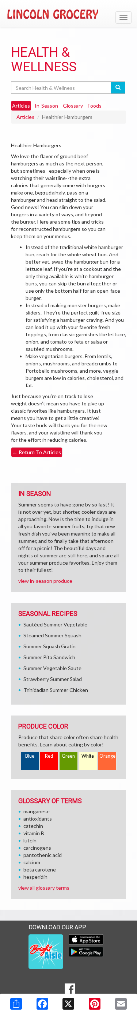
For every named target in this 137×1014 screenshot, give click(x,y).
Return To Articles (36, 452)
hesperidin (35, 877)
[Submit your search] (118, 87)
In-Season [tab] (46, 106)
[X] (68, 1004)
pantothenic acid (42, 855)
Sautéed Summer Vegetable (55, 624)
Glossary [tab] (73, 106)
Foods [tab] (95, 106)
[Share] (16, 1004)
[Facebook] (42, 1004)
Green (68, 756)
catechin (33, 826)
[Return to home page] (68, 14)
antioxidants (37, 818)
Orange (107, 756)
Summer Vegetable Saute (52, 668)
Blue (29, 756)
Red (49, 756)
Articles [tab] (21, 106)
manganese (36, 811)
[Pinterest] (94, 1004)
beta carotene (39, 869)
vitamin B (33, 833)
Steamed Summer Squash (52, 635)
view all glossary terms (43, 888)
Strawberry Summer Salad (52, 679)
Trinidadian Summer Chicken (55, 690)
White (87, 756)
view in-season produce (45, 581)
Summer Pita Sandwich (49, 657)
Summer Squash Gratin (49, 646)
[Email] (121, 1004)
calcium (31, 862)
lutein (30, 840)
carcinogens (37, 848)
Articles (25, 117)
